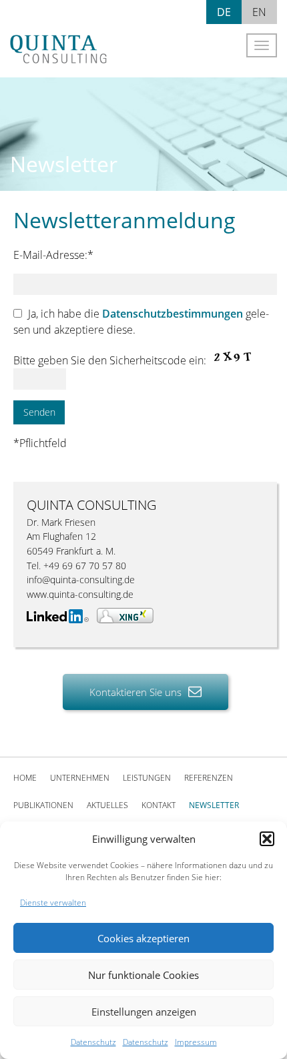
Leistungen (147, 777)
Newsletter (214, 805)
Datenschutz (93, 1042)
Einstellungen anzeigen (143, 1011)
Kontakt (158, 805)
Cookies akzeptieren (143, 938)
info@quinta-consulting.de (81, 579)
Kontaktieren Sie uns (136, 692)
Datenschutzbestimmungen (172, 313)
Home (25, 777)
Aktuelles (107, 805)
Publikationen (43, 805)
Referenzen (208, 777)
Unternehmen (79, 777)
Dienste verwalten (53, 902)
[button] (267, 838)
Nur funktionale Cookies (143, 975)
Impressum (196, 1042)
